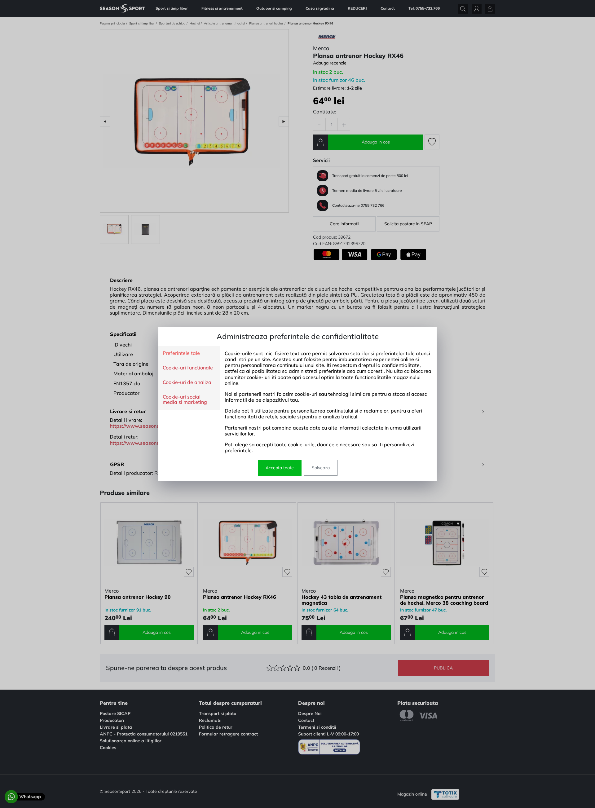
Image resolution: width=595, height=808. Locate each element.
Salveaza (321, 467)
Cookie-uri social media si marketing (185, 399)
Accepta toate (280, 467)
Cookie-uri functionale (188, 368)
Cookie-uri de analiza (187, 382)
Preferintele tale (181, 353)
